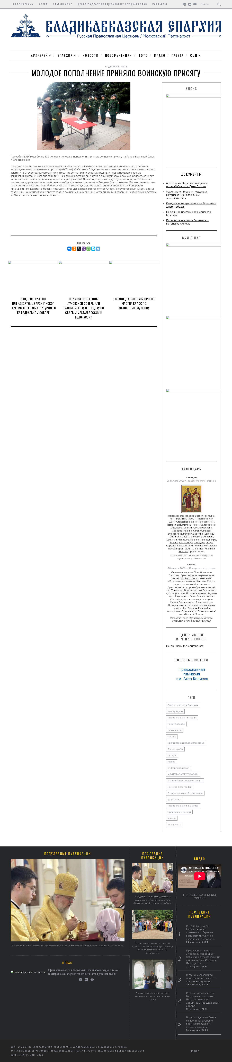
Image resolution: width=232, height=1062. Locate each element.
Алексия (182, 545)
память (172, 736)
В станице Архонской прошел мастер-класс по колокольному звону (134, 303)
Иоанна (187, 530)
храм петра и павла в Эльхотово (186, 743)
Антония (197, 530)
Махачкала (174, 824)
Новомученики (118, 55)
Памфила (172, 525)
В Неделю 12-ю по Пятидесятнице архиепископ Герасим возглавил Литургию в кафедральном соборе (33, 306)
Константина (190, 599)
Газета (178, 55)
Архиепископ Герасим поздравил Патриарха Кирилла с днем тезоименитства (186, 195)
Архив (43, 4)
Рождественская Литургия (183, 705)
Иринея (202, 593)
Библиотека (22, 4)
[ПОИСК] (219, 4)
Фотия (179, 518)
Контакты (159, 4)
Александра (183, 522)
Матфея (187, 534)
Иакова (204, 539)
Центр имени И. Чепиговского (184, 645)
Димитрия (175, 536)
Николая (183, 551)
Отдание (176, 572)
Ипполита (191, 593)
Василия (200, 545)
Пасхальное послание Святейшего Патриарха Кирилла (187, 222)
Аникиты (189, 518)
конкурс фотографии (180, 787)
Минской (203, 608)
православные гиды (179, 812)
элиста (172, 818)
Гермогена (196, 536)
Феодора (199, 542)
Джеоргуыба (175, 749)
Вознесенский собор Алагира (185, 793)
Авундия (212, 593)
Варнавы (209, 534)
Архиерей (39, 55)
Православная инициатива (183, 805)
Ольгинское (175, 730)
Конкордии (180, 596)
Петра (212, 539)
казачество (174, 799)
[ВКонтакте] (69, 249)
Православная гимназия (182, 717)
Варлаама (176, 527)
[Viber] (84, 249)
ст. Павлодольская (178, 768)
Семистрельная (206, 611)
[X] (79, 249)
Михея (207, 530)
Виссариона (175, 534)
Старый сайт (62, 4)
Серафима (185, 602)
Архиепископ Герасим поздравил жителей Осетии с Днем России (186, 185)
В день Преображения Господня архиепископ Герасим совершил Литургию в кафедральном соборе (202, 999)
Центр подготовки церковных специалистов (112, 4)
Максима (190, 578)
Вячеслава (205, 527)
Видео (159, 55)
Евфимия (198, 534)
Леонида (198, 548)
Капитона (185, 525)
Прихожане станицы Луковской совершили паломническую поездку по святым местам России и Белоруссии (84, 308)
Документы (191, 174)
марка (171, 761)
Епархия (65, 55)
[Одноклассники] (74, 249)
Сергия (187, 527)
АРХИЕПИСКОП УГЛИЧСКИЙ (183, 774)
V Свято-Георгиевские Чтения (185, 780)
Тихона (175, 590)
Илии (195, 527)
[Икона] (191, 513)
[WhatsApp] (88, 249)
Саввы (185, 536)
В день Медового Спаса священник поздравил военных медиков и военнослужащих (201, 1022)
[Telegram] (98, 249)
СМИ (194, 55)
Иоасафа (177, 530)
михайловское (176, 724)
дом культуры (175, 711)
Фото (143, 55)
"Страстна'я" (187, 611)
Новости (91, 55)
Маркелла (183, 539)
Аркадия (208, 536)
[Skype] (93, 249)
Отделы (172, 755)
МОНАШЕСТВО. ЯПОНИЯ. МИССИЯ (199, 896)
